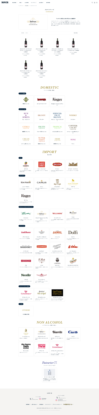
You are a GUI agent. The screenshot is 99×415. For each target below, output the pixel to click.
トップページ (21, 5)
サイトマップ (47, 404)
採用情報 (48, 2)
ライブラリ (33, 2)
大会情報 (27, 2)
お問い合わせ (34, 404)
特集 (21, 2)
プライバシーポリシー (57, 404)
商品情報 (14, 2)
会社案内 (41, 2)
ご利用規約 (41, 404)
